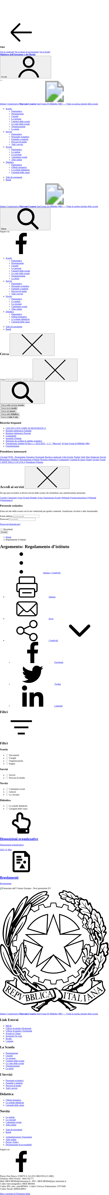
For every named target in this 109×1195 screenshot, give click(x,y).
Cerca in (9, 417)
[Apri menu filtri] (21, 737)
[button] (53, 640)
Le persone (16, 119)
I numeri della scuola (20, 121)
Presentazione (17, 114)
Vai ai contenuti (7, 52)
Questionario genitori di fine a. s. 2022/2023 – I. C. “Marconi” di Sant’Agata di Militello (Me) (48, 443)
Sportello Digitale (13, 438)
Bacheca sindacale (53, 457)
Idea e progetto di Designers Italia (15, 1193)
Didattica (15, 459)
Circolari (4, 457)
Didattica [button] (10, 162)
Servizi (103, 457)
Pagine (12, 763)
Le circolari (16, 154)
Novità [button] (9, 147)
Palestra (39, 462)
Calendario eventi (19, 157)
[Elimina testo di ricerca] (55, 370)
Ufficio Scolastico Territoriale (19, 1031)
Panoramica (16, 111)
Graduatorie (11, 436)
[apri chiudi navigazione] (1, 80)
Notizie (77, 457)
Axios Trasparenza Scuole (49, 498)
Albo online (16, 159)
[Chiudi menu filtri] (21, 42)
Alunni (89, 459)
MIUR (9, 1026)
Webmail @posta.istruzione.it (74, 498)
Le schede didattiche (20, 170)
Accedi (4, 532)
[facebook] (21, 253)
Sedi (83, 457)
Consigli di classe (77, 459)
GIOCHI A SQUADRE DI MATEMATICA (26, 428)
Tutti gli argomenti (14, 177)
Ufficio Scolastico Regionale (18, 1028)
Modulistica (5, 459)
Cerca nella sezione (12, 405)
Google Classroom (8, 498)
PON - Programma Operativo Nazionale (26, 457)
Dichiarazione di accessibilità (19, 1144)
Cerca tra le (9, 408)
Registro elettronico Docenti (18, 433)
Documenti (14, 755)
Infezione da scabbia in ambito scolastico (24, 441)
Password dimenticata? (10, 524)
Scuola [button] (9, 108)
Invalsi (9, 1038)
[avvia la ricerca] (22, 392)
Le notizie (15, 152)
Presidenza (31, 462)
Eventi (102, 459)
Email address (6, 516)
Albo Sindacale (92, 457)
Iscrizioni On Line (14, 1036)
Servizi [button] (9, 131)
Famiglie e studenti (19, 139)
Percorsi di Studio (17, 778)
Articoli (12, 792)
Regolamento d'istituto (30, 459)
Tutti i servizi (17, 144)
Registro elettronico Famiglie (19, 431)
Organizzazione (18, 126)
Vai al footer (44, 52)
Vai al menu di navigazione (26, 52)
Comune (9, 1041)
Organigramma (12, 446)
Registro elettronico (49, 459)
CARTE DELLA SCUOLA (12, 462)
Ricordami (8, 529)
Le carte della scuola (20, 124)
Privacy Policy (12, 1142)
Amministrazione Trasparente (19, 1137)
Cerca (2, 379)
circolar (95, 459)
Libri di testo (67, 457)
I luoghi (14, 116)
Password (4, 519)
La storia (15, 129)
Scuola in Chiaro (13, 1033)
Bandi (8, 180)
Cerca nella (9, 414)
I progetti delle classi (20, 172)
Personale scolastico (20, 137)
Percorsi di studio (19, 142)
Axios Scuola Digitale (27, 498)
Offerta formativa (19, 167)
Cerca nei (8, 411)
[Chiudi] (32, 344)
